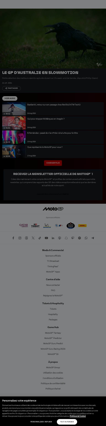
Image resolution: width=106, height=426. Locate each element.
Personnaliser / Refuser (41, 422)
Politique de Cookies (77, 416)
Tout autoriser (67, 422)
